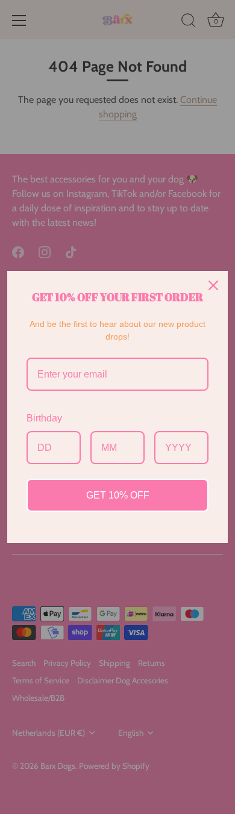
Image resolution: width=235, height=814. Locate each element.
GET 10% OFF (117, 495)
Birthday (44, 418)
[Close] (213, 285)
